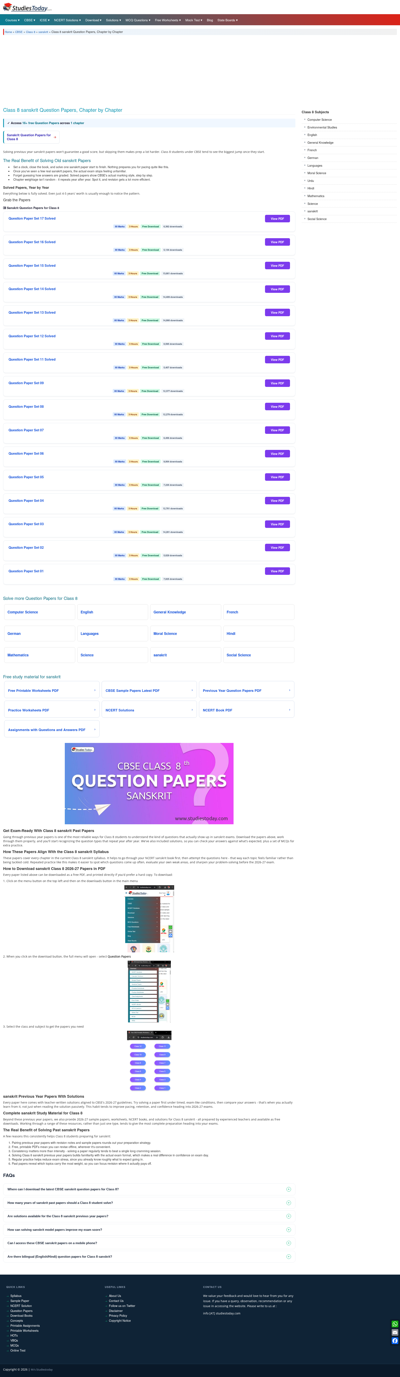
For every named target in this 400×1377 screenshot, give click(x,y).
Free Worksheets (166, 20)
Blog (210, 20)
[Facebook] (395, 1341)
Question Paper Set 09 (26, 383)
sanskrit (43, 32)
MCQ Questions (137, 20)
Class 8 (30, 32)
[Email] (395, 1332)
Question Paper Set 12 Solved (32, 336)
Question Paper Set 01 (26, 571)
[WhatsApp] (395, 1324)
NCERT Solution (21, 1306)
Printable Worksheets (24, 1330)
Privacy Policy (118, 1315)
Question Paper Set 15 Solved (32, 265)
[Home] (27, 7)
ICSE (43, 20)
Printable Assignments (25, 1325)
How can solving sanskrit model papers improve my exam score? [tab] (55, 1229)
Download (92, 20)
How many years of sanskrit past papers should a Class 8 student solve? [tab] (60, 1203)
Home (8, 32)
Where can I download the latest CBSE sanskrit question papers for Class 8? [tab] (63, 1189)
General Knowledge (321, 142)
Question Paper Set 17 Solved (32, 218)
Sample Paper (19, 1301)
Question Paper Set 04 (26, 500)
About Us (115, 1296)
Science (313, 203)
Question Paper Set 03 (26, 524)
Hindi (311, 188)
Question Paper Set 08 (26, 406)
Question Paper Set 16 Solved (32, 242)
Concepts (16, 1320)
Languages (315, 165)
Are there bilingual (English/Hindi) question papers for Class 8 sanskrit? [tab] (60, 1256)
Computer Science (320, 119)
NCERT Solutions (66, 20)
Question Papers (21, 1311)
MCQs (14, 1345)
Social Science (317, 219)
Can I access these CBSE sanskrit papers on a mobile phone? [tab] (52, 1243)
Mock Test (192, 20)
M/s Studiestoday (42, 1369)
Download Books (21, 1315)
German (313, 158)
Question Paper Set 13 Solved (32, 312)
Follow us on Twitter (122, 1306)
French (312, 150)
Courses (11, 20)
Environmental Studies (322, 127)
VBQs (14, 1340)
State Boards (226, 20)
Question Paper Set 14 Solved (32, 289)
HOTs (14, 1335)
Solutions (112, 20)
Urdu (311, 181)
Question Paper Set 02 (26, 547)
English (312, 135)
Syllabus (15, 1296)
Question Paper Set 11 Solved (32, 359)
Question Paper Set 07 (26, 430)
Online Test (17, 1350)
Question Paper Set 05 (26, 477)
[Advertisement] (128, 69)
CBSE (28, 20)
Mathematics (316, 196)
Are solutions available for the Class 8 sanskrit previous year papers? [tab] (58, 1216)
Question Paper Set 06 (26, 453)
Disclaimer (116, 1311)
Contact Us (116, 1301)
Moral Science (317, 173)
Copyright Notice (120, 1320)
